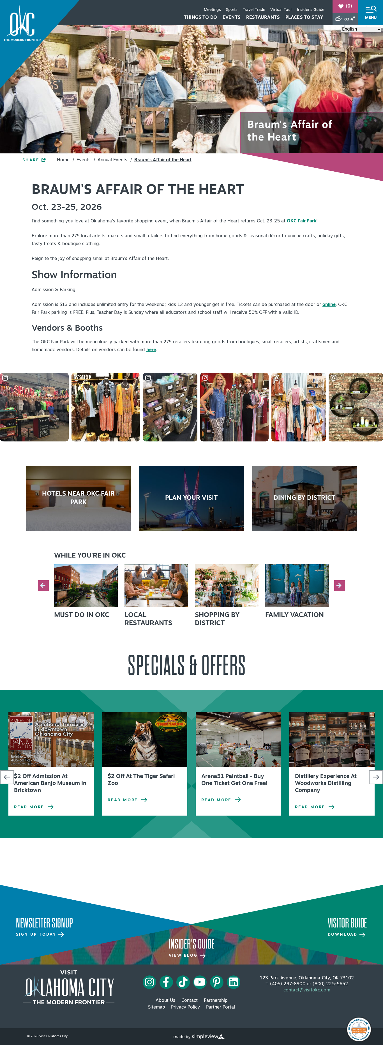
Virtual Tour (281, 10)
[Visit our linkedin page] (233, 982)
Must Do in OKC (81, 615)
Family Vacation (294, 615)
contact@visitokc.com (306, 990)
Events (232, 17)
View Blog (184, 956)
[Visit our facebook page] (166, 982)
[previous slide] (43, 585)
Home (65, 160)
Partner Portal (220, 1007)
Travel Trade (254, 10)
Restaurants (263, 17)
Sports (232, 10)
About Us (165, 1000)
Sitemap (156, 1007)
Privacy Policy (185, 1007)
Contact (189, 1000)
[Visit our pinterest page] (216, 982)
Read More (29, 807)
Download (343, 935)
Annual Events (115, 160)
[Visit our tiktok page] (183, 982)
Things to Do (200, 17)
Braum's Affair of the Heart (163, 160)
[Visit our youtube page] (200, 982)
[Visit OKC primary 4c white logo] (68, 987)
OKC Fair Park (301, 221)
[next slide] (339, 585)
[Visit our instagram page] (149, 982)
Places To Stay (304, 17)
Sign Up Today (37, 935)
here (151, 350)
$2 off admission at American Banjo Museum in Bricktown (50, 783)
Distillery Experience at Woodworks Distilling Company (326, 783)
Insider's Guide (310, 10)
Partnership (215, 1000)
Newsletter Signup (44, 923)
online (329, 305)
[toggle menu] (370, 12)
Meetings (212, 10)
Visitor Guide (347, 923)
